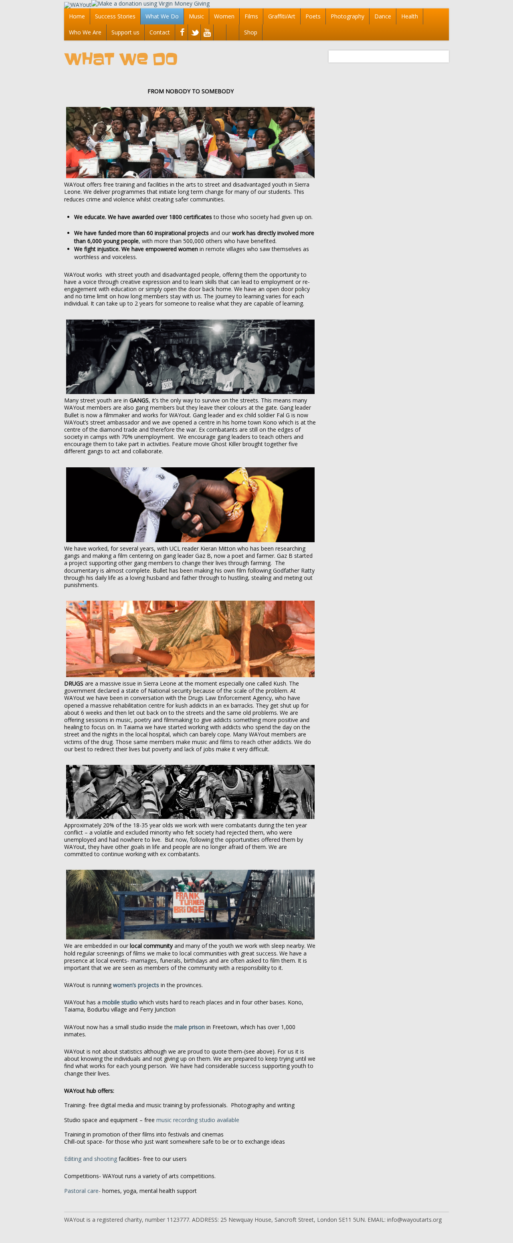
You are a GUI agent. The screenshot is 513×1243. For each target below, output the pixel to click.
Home (77, 16)
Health (409, 16)
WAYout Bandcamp (231, 33)
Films (251, 16)
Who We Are (85, 32)
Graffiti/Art (281, 16)
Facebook (180, 33)
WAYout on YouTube (206, 33)
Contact (159, 32)
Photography (347, 16)
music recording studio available (197, 1120)
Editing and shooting (90, 1159)
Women (224, 16)
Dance (382, 16)
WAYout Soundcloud (219, 33)
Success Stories (115, 16)
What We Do (162, 16)
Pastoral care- (82, 1191)
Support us (125, 32)
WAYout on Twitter (193, 33)
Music (196, 16)
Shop (250, 32)
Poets (313, 16)
